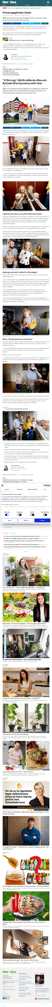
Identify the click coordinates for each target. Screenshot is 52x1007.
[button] (16, 5)
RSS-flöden (5, 993)
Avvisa (9, 520)
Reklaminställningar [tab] (32, 489)
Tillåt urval (26, 520)
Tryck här (19, 63)
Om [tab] (45, 489)
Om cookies (46, 1004)
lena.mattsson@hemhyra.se (19, 58)
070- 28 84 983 (23, 59)
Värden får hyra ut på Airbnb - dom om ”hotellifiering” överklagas (18, 480)
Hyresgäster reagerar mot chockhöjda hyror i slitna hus (15, 69)
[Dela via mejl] (45, 23)
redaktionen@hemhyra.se (14, 981)
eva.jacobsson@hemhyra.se (25, 977)
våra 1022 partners (9, 496)
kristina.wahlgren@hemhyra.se (20, 468)
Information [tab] (19, 489)
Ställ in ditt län (8, 527)
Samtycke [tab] (7, 489)
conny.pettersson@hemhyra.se (26, 983)
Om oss (41, 1004)
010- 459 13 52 (16, 59)
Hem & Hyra (11, 986)
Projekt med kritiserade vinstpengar (11, 74)
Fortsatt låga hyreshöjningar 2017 (10, 73)
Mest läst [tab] (6, 533)
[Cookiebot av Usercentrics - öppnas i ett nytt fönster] (44, 485)
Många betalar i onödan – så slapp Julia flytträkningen (21, 40)
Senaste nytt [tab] (13, 533)
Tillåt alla (42, 520)
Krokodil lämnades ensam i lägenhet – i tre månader (15, 481)
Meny (47, 5)
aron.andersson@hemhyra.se (26, 994)
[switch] (20, 515)
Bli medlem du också (40, 996)
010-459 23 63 (16, 470)
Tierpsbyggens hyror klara (9, 71)
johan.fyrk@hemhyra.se (24, 989)
